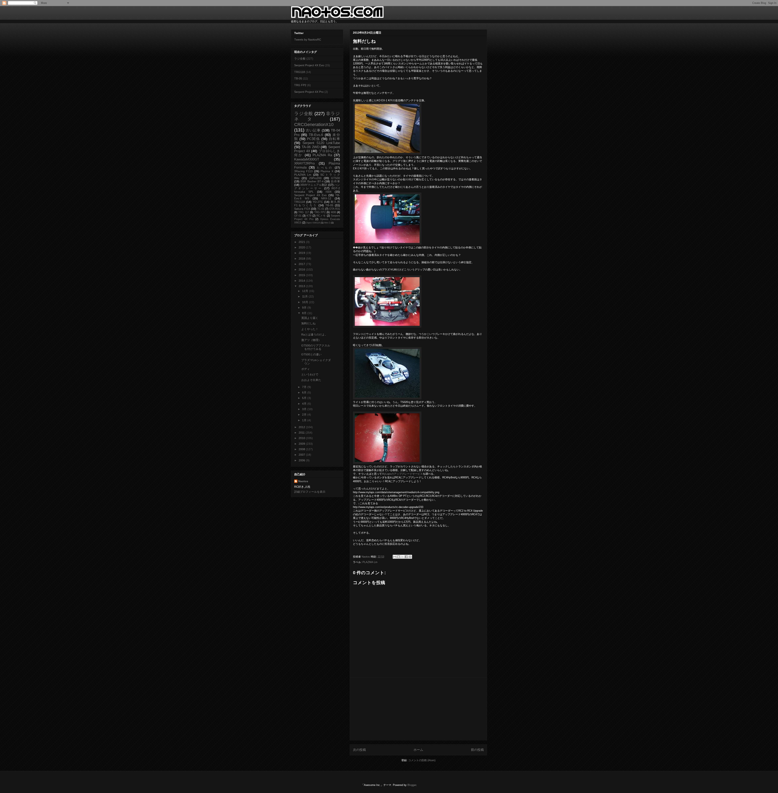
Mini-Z (327, 222)
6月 (304, 392)
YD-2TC (318, 201)
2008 (302, 449)
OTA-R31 (334, 208)
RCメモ (321, 215)
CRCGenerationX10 (313, 124)
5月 (304, 398)
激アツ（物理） (311, 340)
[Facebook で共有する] (406, 557)
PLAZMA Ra (322, 155)
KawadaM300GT (306, 159)
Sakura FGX (302, 208)
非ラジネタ (317, 116)
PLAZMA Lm (369, 562)
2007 (302, 454)
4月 (304, 403)
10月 (305, 302)
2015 (302, 275)
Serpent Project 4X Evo (309, 65)
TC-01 (320, 208)
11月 (305, 296)
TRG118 (299, 72)
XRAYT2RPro (304, 163)
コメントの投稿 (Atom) (421, 760)
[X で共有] (402, 557)
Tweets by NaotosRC (307, 39)
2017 (302, 264)
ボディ (305, 369)
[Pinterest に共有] (410, 557)
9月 (304, 307)
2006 (302, 460)
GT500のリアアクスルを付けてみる (315, 347)
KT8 (309, 215)
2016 (302, 269)
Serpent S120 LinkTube (321, 143)
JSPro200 (315, 178)
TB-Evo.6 (316, 135)
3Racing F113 (303, 171)
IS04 (328, 191)
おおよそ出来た (311, 380)
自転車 (334, 139)
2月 (304, 414)
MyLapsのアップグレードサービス (402, 473)
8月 (304, 313)
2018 (302, 258)
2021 (302, 242)
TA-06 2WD (311, 147)
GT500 (335, 178)
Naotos (303, 481)
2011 (302, 432)
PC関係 (313, 139)
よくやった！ (309, 329)
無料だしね (308, 323)
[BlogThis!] (398, 557)
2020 (302, 247)
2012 (302, 427)
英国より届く (309, 318)
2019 (302, 252)
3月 (304, 409)
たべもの (325, 167)
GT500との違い (311, 354)
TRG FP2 (300, 85)
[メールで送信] (395, 557)
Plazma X (327, 171)
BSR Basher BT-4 (312, 181)
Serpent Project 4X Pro (309, 91)
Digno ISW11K (313, 222)
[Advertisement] (418, 708)
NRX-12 (326, 198)
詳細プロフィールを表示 (309, 491)
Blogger (411, 785)
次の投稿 (359, 749)
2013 (302, 286)
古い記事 (313, 130)
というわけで (309, 374)
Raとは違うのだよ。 (314, 334)
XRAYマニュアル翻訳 (313, 184)
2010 (302, 438)
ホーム (418, 749)
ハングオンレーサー (317, 186)
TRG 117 (303, 212)
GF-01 (297, 215)
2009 (302, 443)
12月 (305, 291)
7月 (304, 387)
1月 (304, 420)
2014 (302, 280)
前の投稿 (477, 749)
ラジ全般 (300, 58)
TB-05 (298, 78)
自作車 (335, 181)
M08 (333, 212)
